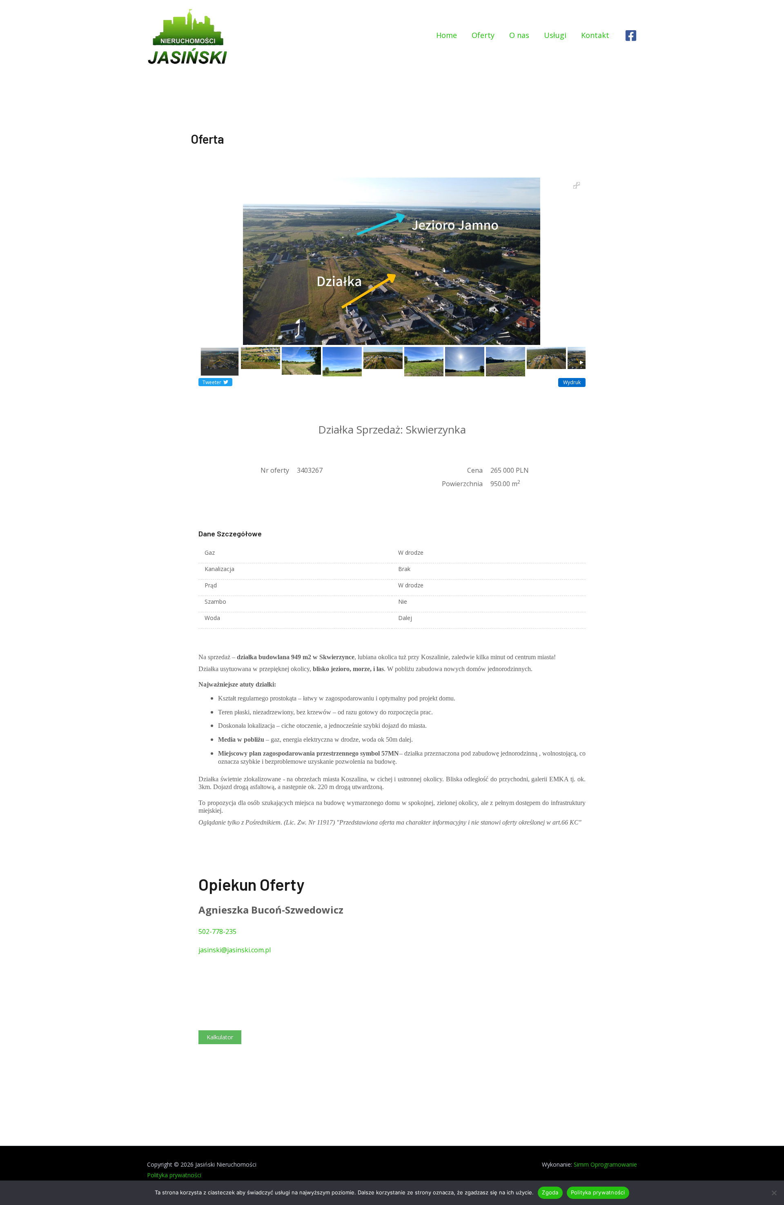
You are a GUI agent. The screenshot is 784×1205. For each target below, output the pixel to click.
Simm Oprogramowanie (605, 1164)
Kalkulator (220, 1037)
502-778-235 (217, 931)
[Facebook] (631, 35)
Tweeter (212, 382)
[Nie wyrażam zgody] (774, 1193)
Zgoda (550, 1192)
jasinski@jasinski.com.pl (234, 949)
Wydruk (572, 382)
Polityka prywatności (174, 1175)
